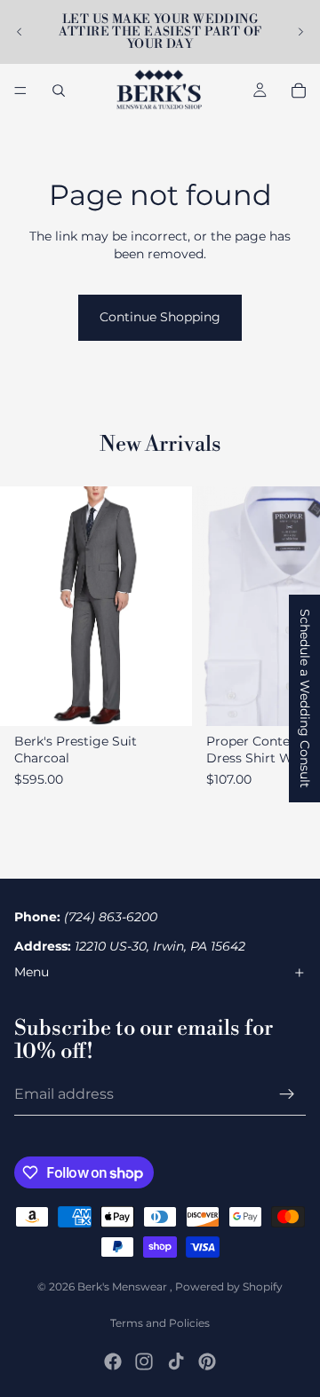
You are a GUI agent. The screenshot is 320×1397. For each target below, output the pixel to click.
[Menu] (20, 90)
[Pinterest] (207, 1361)
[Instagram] (144, 1361)
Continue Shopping (160, 317)
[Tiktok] (176, 1361)
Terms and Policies (160, 1323)
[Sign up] (287, 1094)
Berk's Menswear (123, 1286)
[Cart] (298, 90)
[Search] (58, 90)
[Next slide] (300, 31)
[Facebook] (113, 1361)
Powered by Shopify (229, 1286)
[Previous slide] (19, 31)
